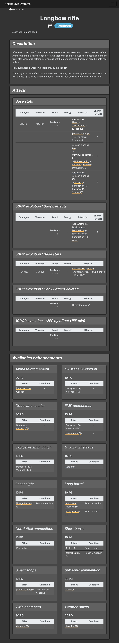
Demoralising (79, 230)
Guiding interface (79, 447)
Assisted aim (78, 119)
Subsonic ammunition (82, 570)
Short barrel (74, 528)
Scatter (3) (77, 192)
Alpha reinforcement (32, 369)
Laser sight (25, 484)
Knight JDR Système (18, 4)
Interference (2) (73, 433)
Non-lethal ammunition (34, 528)
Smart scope (26, 570)
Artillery (78, 182)
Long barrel (74, 484)
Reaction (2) (71, 626)
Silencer (76, 164)
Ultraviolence (79, 167)
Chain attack (78, 227)
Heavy (75, 122)
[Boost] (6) (77, 128)
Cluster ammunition (81, 369)
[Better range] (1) (81, 133)
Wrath (75, 240)
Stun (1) (87, 164)
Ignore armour (79, 233)
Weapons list (18, 9)
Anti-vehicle (78, 172)
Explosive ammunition (34, 447)
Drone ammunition (31, 406)
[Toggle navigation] (113, 4)
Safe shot (70, 466)
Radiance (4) (78, 189)
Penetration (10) (80, 236)
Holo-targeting (81, 161)
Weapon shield (77, 607)
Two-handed (78, 125)
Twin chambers (28, 607)
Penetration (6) (80, 185)
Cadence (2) (22, 626)
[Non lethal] (22, 548)
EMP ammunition (78, 406)
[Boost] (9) (79, 275)
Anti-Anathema (80, 223)
